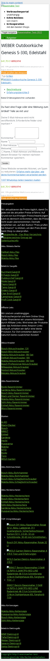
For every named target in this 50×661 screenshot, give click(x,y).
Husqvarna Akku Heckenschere (17, 511)
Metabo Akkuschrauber (13, 373)
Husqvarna (7, 443)
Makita (4, 446)
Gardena (5, 437)
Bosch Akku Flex (9, 255)
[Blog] (10, 237)
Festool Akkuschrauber (13, 370)
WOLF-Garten (8, 459)
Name (5, 141)
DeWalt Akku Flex (10, 252)
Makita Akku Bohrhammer (15, 475)
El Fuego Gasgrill (10, 275)
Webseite (6, 148)
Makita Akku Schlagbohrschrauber (19, 482)
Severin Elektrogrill (11, 643)
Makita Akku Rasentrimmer (15, 399)
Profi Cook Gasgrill (11, 299)
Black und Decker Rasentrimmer (18, 396)
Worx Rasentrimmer (11, 408)
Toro (4, 455)
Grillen (9, 76)
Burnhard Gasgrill (10, 271)
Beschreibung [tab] (14, 89)
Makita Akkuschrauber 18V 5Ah (17, 360)
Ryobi (4, 452)
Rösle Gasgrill (8, 281)
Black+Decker (8, 425)
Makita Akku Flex (10, 258)
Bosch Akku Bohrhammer (14, 472)
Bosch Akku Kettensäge (13, 617)
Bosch (4, 428)
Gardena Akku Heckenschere (16, 508)
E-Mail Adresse (9, 145)
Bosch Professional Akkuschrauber (19, 363)
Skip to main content (12, 2)
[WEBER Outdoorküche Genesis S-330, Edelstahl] (25, 82)
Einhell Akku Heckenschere (15, 501)
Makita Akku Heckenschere (15, 495)
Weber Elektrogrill (10, 640)
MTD (4, 449)
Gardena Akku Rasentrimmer (16, 389)
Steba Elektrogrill (10, 646)
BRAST (4, 431)
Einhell (4, 434)
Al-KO (4, 422)
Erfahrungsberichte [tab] (18, 92)
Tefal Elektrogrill (10, 637)
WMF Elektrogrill (10, 634)
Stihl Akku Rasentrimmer (14, 402)
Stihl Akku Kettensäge (12, 620)
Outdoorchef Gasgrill (12, 278)
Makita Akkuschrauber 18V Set (17, 354)
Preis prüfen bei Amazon (14, 72)
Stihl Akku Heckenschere (14, 504)
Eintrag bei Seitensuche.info (16, 239)
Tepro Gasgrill (8, 284)
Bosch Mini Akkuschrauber (15, 351)
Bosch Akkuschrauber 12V (15, 348)
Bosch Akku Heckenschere (15, 498)
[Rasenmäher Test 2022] (10, 6)
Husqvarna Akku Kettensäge (16, 614)
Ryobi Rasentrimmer (11, 386)
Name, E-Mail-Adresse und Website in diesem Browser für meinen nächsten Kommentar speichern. (22, 154)
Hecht (4, 440)
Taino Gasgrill (8, 287)
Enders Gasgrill (9, 290)
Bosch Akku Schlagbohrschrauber (19, 478)
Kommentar (8, 137)
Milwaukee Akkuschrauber (15, 367)
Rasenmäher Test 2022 (30, 32)
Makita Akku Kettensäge (14, 611)
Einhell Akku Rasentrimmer (15, 405)
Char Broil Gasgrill (10, 293)
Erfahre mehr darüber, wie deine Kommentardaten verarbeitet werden (23, 173)
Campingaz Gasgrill (11, 296)
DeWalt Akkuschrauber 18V (15, 357)
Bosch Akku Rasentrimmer (15, 393)
